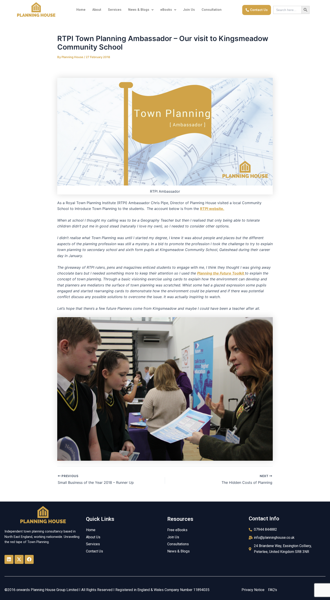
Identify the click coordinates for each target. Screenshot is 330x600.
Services (114, 10)
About (96, 10)
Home (81, 10)
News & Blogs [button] (138, 10)
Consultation (212, 10)
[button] (141, 10)
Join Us (189, 10)
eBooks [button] (166, 10)
